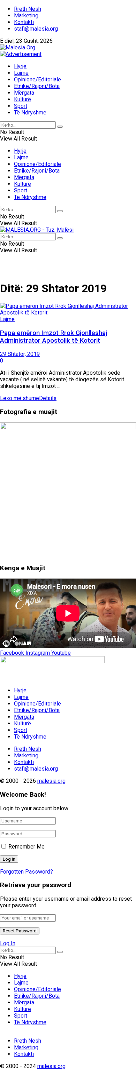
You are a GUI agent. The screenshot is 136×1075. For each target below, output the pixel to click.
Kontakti (24, 22)
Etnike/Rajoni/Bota (37, 86)
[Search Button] (60, 127)
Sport (20, 106)
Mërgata (24, 92)
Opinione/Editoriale (37, 79)
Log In (7, 943)
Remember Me (26, 846)
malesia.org (51, 781)
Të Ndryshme (30, 112)
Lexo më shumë (28, 398)
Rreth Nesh (27, 9)
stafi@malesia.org (36, 28)
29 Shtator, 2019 (20, 354)
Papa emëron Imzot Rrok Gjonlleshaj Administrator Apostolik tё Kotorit (53, 336)
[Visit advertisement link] (20, 54)
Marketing (26, 15)
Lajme (21, 73)
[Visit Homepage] (17, 47)
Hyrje (20, 66)
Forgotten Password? (26, 871)
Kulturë (22, 99)
